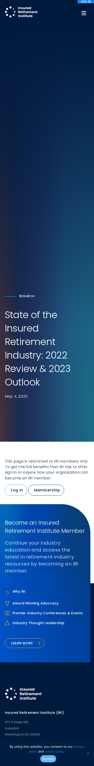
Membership (47, 490)
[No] (88, 753)
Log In (17, 490)
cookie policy (54, 751)
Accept (48, 759)
